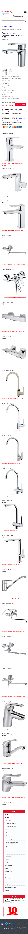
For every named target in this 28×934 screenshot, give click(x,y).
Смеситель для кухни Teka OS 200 (9, 496)
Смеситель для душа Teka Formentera (10, 365)
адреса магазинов (20, 118)
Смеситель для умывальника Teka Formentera (12, 230)
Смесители (10, 26)
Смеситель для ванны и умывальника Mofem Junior (13, 663)
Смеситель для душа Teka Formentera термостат (13, 331)
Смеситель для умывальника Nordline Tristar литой (13, 729)
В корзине (18, 15)
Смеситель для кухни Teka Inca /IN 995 (11, 463)
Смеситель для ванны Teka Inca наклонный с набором (14, 297)
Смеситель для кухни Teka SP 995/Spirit (11, 430)
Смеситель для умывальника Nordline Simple (12, 763)
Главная (4, 26)
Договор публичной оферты (21, 928)
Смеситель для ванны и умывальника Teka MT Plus (13, 264)
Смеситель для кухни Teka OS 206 (9, 530)
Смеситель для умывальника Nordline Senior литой (13, 797)
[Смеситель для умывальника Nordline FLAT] (14, 66)
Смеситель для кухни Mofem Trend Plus (11, 598)
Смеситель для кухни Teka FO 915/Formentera (12, 564)
